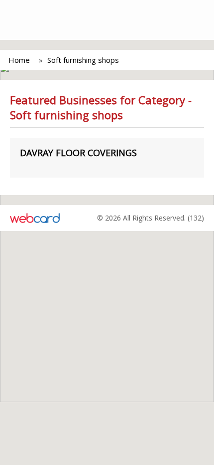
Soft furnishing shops (83, 60)
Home (19, 60)
